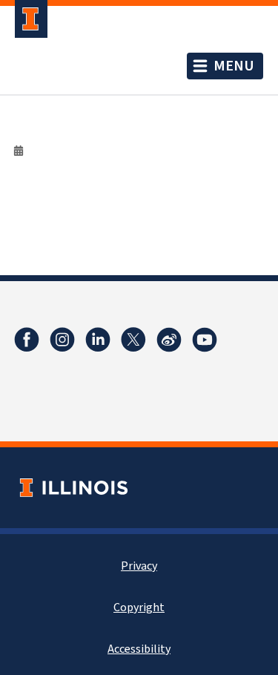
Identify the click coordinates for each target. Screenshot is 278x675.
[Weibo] (169, 339)
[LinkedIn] (98, 339)
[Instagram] (62, 339)
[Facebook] (26, 339)
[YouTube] (204, 339)
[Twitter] (133, 339)
